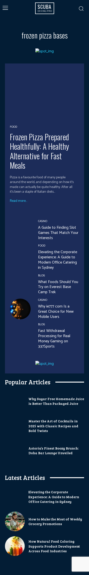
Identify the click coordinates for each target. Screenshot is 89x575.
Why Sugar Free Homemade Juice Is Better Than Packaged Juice (56, 401)
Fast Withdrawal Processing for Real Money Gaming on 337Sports (54, 338)
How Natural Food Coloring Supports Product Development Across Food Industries (54, 546)
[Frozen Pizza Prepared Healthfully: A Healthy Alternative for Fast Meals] (44, 94)
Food (13, 126)
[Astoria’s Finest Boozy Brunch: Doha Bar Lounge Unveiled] (15, 450)
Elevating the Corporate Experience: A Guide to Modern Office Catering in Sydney (57, 260)
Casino (42, 221)
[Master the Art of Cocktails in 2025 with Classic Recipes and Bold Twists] (15, 426)
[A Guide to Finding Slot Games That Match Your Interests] (20, 230)
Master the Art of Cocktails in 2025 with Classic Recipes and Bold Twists (53, 426)
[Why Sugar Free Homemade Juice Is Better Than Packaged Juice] (15, 401)
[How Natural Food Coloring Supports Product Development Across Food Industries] (15, 546)
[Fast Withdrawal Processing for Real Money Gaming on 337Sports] (20, 333)
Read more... (18, 201)
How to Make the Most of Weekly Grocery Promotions (55, 521)
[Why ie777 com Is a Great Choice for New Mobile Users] (20, 309)
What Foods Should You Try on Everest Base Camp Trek (58, 287)
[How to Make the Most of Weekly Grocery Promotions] (15, 521)
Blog (41, 275)
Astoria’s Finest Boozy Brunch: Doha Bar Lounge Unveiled (53, 450)
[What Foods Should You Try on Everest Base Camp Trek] (20, 284)
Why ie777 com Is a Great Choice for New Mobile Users (56, 311)
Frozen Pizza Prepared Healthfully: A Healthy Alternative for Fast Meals (39, 151)
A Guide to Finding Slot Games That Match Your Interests (58, 232)
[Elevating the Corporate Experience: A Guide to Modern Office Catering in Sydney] (20, 254)
